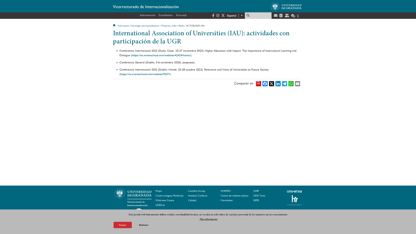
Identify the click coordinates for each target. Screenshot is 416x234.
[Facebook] (265, 83)
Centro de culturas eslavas (234, 195)
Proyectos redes (169, 25)
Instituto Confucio (197, 195)
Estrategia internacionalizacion (145, 25)
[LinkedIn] (278, 83)
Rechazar (143, 225)
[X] (271, 83)
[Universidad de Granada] (286, 6)
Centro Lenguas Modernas (169, 195)
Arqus (159, 190)
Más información (208, 219)
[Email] (297, 83)
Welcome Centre (165, 200)
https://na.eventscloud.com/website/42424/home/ (161, 55)
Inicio (114, 25)
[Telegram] (284, 83)
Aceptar (122, 225)
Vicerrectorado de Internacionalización (146, 7)
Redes (181, 25)
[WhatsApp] (291, 83)
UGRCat (160, 205)
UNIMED (226, 190)
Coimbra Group (196, 190)
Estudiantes (166, 15)
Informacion (124, 25)
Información (147, 15)
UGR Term (259, 195)
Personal (181, 15)
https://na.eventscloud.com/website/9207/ (145, 74)
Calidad (192, 200)
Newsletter (227, 200)
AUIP (256, 190)
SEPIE (256, 200)
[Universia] (294, 191)
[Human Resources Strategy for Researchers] (294, 200)
